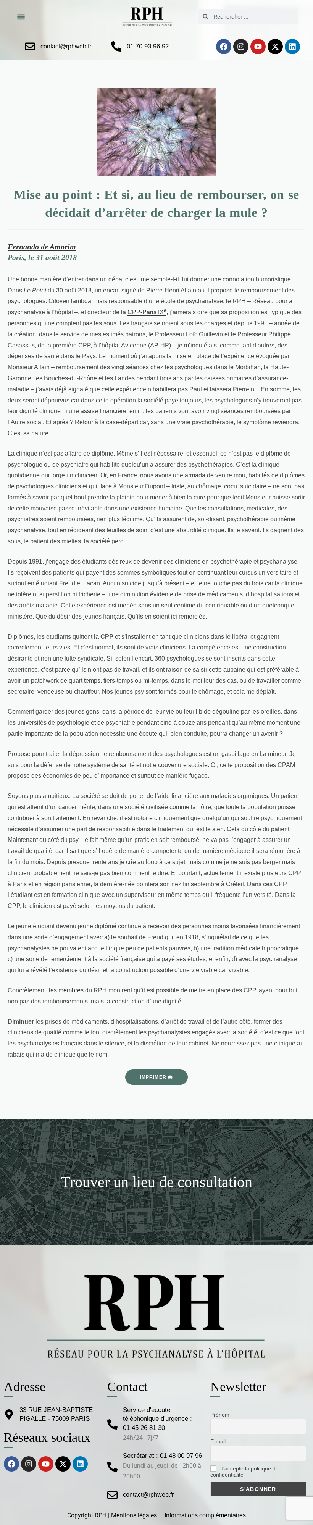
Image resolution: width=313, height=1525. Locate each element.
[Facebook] (223, 46)
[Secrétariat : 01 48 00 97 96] (112, 1467)
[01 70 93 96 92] (116, 46)
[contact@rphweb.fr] (30, 46)
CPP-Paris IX (146, 312)
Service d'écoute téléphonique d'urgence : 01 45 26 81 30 (157, 1419)
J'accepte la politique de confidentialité (244, 1471)
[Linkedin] (292, 46)
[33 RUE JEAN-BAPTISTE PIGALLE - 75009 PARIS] (9, 1414)
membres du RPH (82, 990)
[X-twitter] (275, 46)
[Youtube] (258, 46)
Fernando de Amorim (42, 246)
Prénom (219, 1415)
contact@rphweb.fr (65, 46)
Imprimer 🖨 (156, 1077)
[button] (21, 16)
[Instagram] (240, 46)
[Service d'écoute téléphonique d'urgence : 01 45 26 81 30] (112, 1424)
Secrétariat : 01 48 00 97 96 (162, 1455)
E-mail (218, 1441)
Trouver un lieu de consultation (156, 1182)
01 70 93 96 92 (148, 46)
